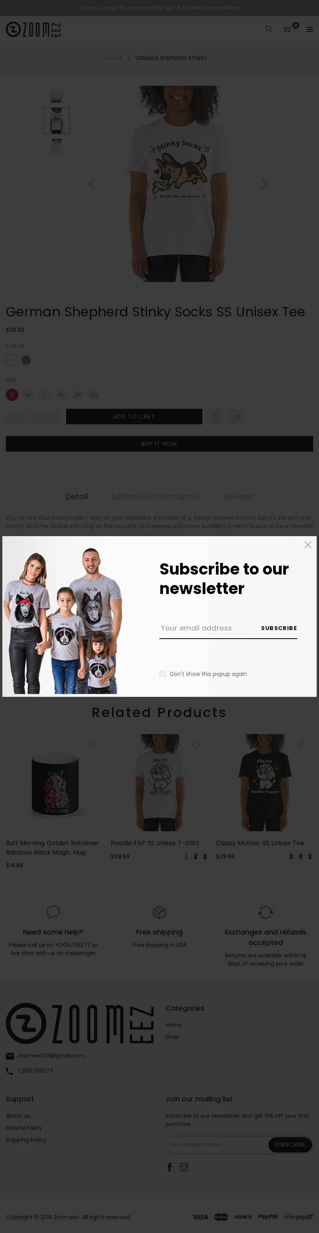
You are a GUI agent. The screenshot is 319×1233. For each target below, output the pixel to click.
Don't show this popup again (208, 674)
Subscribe (279, 628)
